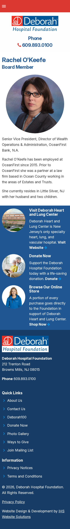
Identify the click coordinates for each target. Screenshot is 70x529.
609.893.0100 (36, 45)
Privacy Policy (13, 502)
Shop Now (38, 324)
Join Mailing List (20, 450)
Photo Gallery (18, 434)
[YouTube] (4, 387)
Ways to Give (18, 442)
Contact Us (16, 409)
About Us (14, 400)
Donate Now (40, 256)
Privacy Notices (20, 468)
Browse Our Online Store (45, 289)
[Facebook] (2, 387)
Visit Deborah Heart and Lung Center (46, 212)
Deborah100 (16, 417)
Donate (51, 279)
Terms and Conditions (24, 476)
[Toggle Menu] (4, 6)
